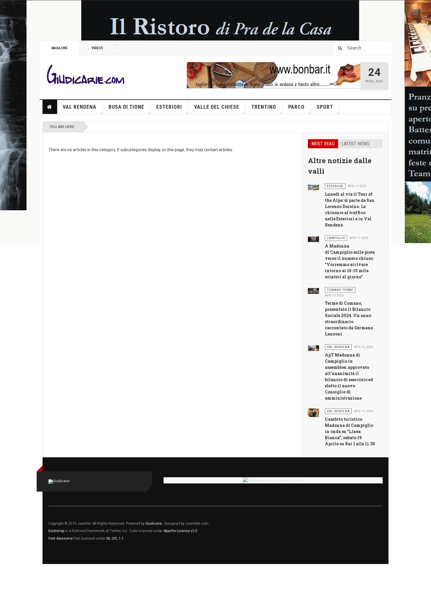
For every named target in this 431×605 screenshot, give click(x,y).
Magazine (59, 48)
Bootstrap (56, 531)
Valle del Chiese (216, 107)
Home (50, 107)
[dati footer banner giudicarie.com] (273, 480)
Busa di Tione (126, 107)
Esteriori (169, 107)
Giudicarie (154, 524)
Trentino (263, 107)
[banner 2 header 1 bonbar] (273, 74)
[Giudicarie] (85, 76)
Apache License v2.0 (180, 531)
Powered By (356, 528)
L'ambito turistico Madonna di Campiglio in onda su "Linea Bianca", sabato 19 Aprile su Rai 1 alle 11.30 (350, 431)
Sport (325, 107)
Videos (97, 48)
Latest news (355, 143)
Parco (296, 107)
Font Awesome (60, 538)
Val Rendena (79, 107)
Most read (323, 143)
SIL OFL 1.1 (115, 538)
